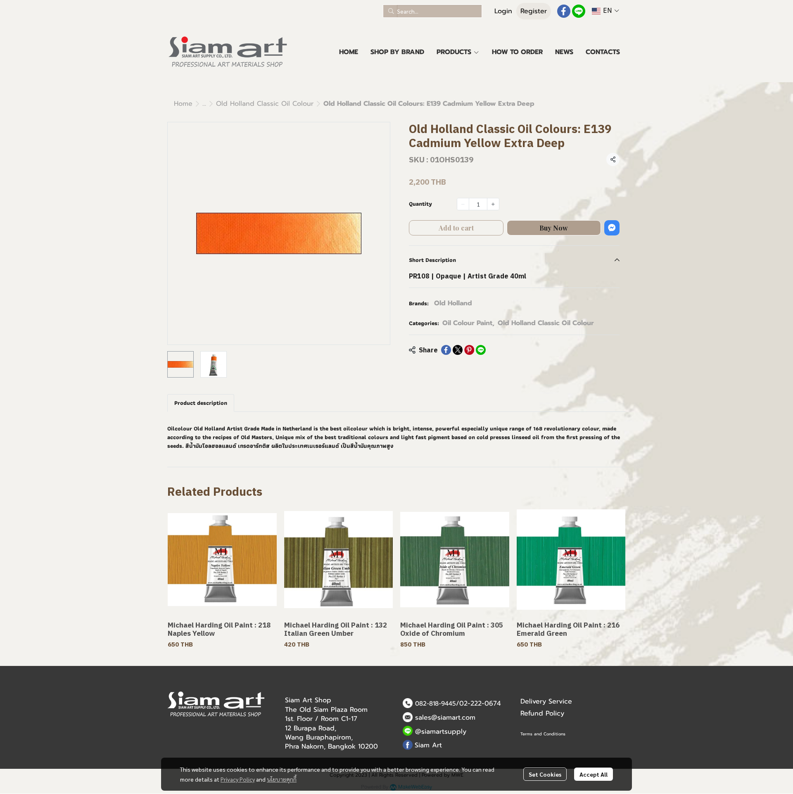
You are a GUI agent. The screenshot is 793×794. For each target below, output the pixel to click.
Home (183, 104)
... (204, 104)
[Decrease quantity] (463, 204)
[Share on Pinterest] (469, 350)
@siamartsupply (440, 732)
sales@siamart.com (445, 718)
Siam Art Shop (308, 700)
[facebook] (563, 11)
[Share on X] (458, 350)
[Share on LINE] (481, 350)
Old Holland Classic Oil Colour (264, 104)
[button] (432, 11)
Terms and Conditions (542, 734)
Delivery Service (546, 701)
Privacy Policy (238, 779)
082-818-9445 (435, 703)
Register (533, 11)
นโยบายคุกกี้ (282, 779)
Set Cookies (545, 774)
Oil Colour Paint (468, 323)
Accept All (593, 774)
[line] (578, 11)
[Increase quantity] (493, 204)
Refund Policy (542, 713)
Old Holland (453, 303)
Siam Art (428, 745)
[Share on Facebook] (446, 350)
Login (503, 11)
